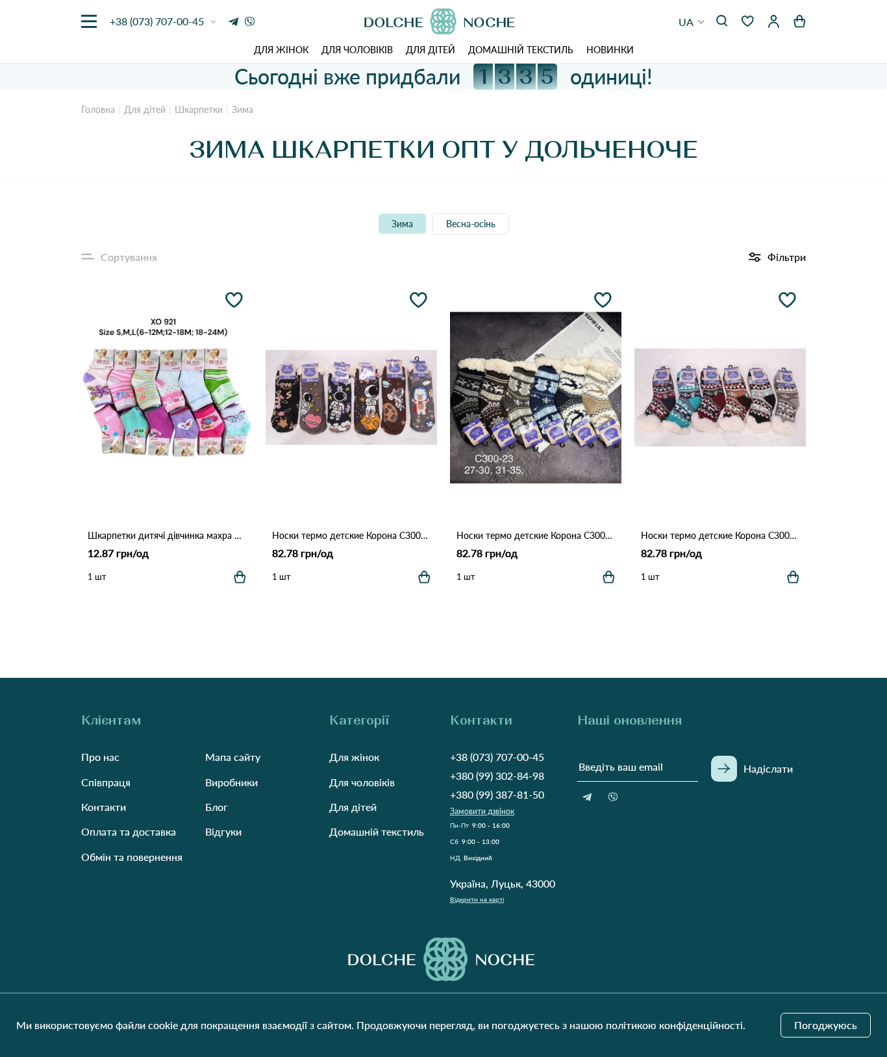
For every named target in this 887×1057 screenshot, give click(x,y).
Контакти (103, 807)
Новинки (610, 49)
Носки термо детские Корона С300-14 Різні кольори (720, 535)
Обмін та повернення (131, 857)
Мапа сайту (232, 757)
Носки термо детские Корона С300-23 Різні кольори (535, 535)
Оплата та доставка (128, 831)
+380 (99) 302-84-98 (497, 775)
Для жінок (281, 49)
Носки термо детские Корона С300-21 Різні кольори (351, 535)
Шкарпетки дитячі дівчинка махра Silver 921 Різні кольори (167, 535)
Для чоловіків (357, 49)
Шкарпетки (199, 109)
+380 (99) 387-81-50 (497, 794)
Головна (98, 109)
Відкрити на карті (477, 899)
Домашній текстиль (520, 49)
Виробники (231, 782)
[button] (691, 21)
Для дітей (430, 49)
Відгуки (223, 831)
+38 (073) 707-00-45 (497, 757)
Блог (216, 807)
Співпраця (106, 782)
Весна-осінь (470, 223)
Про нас (100, 757)
